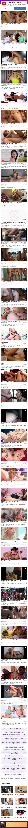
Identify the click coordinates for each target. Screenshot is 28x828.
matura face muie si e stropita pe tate (14, 732)
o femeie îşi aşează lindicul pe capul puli (14, 774)
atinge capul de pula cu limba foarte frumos (14, 765)
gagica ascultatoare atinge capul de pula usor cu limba (14, 769)
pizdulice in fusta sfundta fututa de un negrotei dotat (14, 743)
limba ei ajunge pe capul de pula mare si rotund (14, 759)
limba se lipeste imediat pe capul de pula (14, 772)
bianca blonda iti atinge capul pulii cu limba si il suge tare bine (14, 752)
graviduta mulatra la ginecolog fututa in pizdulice (14, 739)
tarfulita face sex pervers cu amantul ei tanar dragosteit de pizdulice (14, 735)
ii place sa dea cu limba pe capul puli (14, 747)
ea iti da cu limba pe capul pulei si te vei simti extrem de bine (14, 762)
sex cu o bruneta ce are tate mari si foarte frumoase (14, 729)
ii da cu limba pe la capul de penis (14, 755)
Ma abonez (20, 8)
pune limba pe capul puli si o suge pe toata (14, 749)
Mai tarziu (7, 8)
